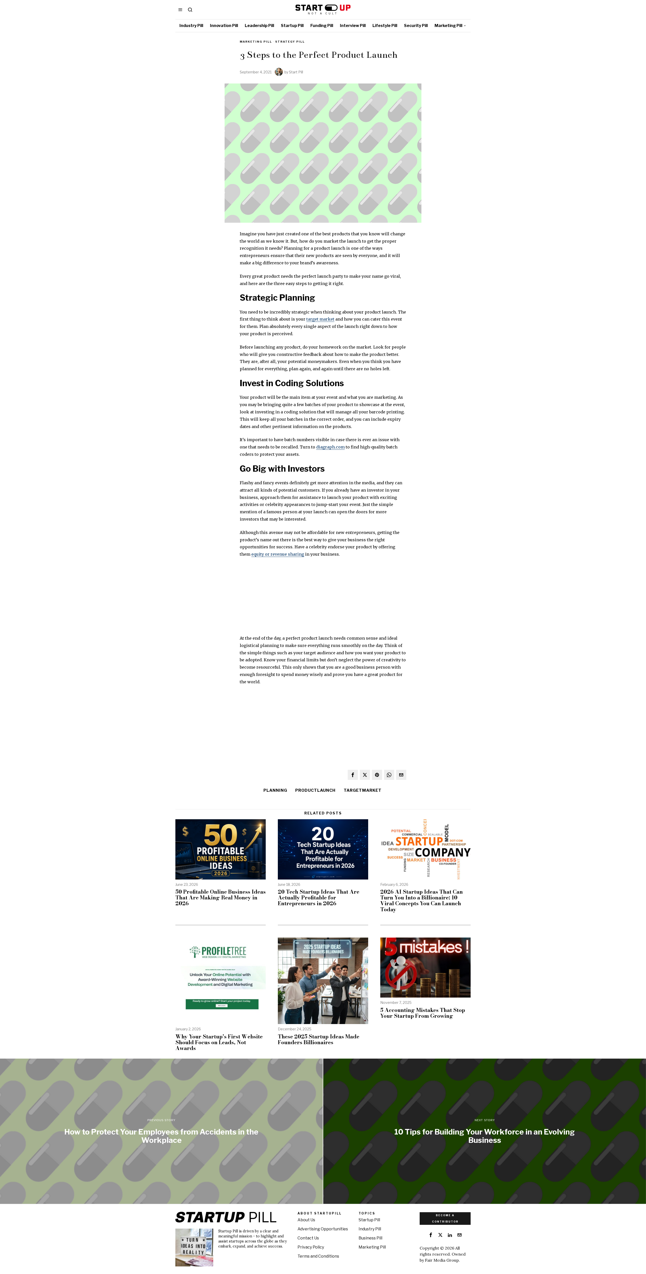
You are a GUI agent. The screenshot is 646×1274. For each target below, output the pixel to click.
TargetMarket (363, 790)
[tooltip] (353, 775)
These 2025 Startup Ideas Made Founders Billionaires (318, 1039)
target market (320, 319)
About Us (306, 1220)
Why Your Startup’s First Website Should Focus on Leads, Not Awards (219, 1042)
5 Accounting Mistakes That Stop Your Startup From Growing (422, 1013)
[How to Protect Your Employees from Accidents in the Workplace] (161, 1131)
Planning (275, 790)
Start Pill (296, 72)
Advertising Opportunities (323, 1229)
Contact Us (308, 1238)
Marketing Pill (256, 41)
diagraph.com (330, 446)
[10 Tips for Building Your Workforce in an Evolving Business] (484, 1131)
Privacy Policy (311, 1247)
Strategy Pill (290, 41)
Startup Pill (369, 1220)
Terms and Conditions (318, 1256)
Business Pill (370, 1238)
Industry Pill (370, 1229)
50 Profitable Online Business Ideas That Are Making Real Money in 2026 (220, 897)
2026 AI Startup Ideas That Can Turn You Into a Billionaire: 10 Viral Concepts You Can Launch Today (421, 900)
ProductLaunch (315, 790)
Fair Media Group (442, 1260)
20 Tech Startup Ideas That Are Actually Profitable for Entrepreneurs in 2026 (318, 897)
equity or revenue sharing (277, 554)
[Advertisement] (323, 599)
